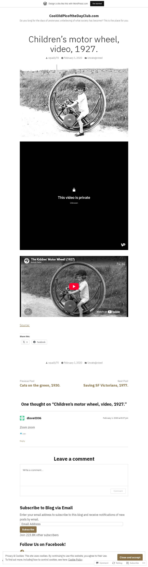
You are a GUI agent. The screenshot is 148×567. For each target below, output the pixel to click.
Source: (25, 325)
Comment (118, 491)
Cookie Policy (75, 559)
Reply (22, 441)
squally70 (53, 57)
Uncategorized (94, 57)
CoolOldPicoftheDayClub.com (74, 15)
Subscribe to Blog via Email (46, 507)
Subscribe (28, 529)
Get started (97, 3)
